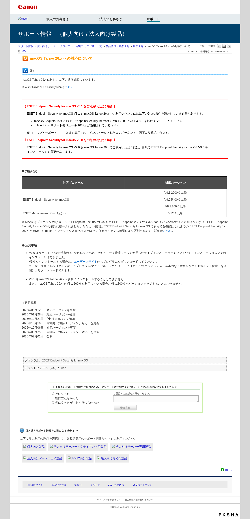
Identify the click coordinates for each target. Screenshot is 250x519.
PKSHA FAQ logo (228, 514)
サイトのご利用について (109, 500)
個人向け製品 (36, 446)
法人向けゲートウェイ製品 (44, 458)
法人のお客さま (110, 19)
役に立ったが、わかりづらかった (77, 402)
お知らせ (95, 485)
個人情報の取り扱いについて (139, 500)
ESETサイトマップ (142, 485)
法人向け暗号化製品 (114, 458)
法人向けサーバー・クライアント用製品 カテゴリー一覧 (69, 46)
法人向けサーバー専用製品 (133, 446)
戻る (24, 51)
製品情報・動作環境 (117, 46)
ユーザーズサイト (85, 261)
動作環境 (138, 46)
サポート (78, 485)
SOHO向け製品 (81, 458)
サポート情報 (25, 46)
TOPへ (228, 470)
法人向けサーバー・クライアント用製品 (80, 446)
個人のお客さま (57, 19)
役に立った (62, 393)
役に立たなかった (67, 398)
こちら (69, 87)
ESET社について (116, 485)
